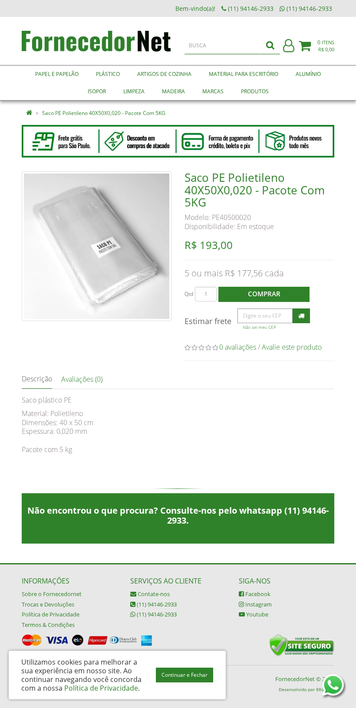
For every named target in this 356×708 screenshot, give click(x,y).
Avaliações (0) (81, 379)
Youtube (256, 614)
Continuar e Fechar (185, 674)
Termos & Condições (48, 625)
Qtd (189, 294)
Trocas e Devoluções (48, 604)
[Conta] (288, 46)
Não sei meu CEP (259, 327)
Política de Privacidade (50, 614)
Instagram (258, 604)
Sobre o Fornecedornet (52, 594)
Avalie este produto (292, 347)
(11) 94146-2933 (156, 604)
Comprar (264, 293)
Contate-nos (153, 594)
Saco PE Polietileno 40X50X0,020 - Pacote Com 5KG (103, 113)
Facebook (257, 594)
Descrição (37, 379)
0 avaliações (237, 347)
